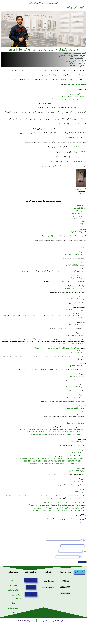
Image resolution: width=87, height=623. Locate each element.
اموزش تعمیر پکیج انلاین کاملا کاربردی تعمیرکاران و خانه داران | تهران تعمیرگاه (56, 507)
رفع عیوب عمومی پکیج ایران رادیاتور (73, 96)
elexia (82, 229)
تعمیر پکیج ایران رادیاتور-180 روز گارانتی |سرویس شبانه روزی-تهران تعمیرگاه (57, 348)
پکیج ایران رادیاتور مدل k (76, 216)
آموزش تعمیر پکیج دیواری (56, 235)
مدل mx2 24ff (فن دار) (77, 231)
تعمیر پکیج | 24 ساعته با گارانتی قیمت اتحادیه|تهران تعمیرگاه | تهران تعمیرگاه (56, 510)
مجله (13, 603)
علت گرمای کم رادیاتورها (79, 147)
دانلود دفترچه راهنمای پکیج (75, 84)
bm (80, 223)
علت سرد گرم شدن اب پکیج (77, 156)
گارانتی (13, 612)
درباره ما (13, 580)
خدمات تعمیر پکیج (74, 123)
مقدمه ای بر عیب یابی (77, 93)
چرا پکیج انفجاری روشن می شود (76, 161)
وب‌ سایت (83, 556)
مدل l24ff (66, 218)
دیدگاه (83, 540)
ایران (67, 142)
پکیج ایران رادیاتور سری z (76, 213)
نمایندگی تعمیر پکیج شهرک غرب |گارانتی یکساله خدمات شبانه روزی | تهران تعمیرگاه (54, 505)
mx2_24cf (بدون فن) (77, 208)
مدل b (82, 221)
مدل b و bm (80, 210)
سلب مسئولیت (13, 608)
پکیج (73, 118)
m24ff (79, 205)
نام (85, 545)
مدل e (82, 226)
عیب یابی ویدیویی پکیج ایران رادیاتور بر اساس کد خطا (67, 99)
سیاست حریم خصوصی (16, 597)
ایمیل (84, 551)
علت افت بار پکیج (80, 151)
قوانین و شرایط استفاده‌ (25, 620)
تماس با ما (13, 585)
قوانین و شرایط (13, 590)
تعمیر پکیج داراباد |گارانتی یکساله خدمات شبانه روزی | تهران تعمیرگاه (59, 502)
